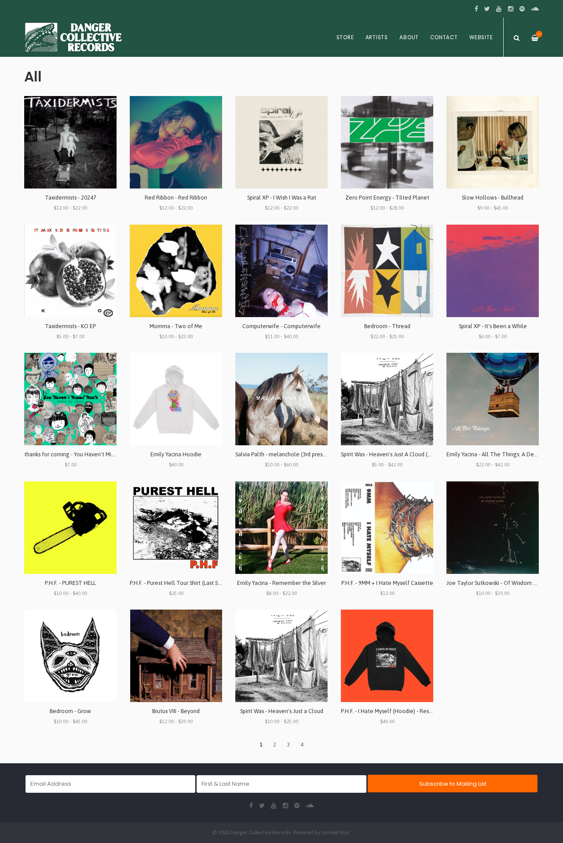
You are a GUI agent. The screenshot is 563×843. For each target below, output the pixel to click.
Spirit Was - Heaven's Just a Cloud (281, 711)
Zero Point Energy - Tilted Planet (387, 197)
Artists (377, 37)
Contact (443, 37)
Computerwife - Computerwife (281, 326)
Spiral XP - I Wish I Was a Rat (281, 197)
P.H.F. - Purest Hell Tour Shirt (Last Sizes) (179, 583)
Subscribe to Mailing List (452, 784)
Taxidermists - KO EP (70, 326)
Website (481, 37)
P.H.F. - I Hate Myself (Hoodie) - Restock (390, 711)
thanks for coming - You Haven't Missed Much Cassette (92, 454)
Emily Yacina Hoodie (175, 454)
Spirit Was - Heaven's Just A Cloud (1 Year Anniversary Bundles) (418, 454)
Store (345, 37)
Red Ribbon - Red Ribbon (176, 197)
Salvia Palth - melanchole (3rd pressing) (284, 454)
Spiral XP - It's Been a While (493, 326)
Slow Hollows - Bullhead (492, 197)
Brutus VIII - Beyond (176, 711)
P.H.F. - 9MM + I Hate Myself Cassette (387, 583)
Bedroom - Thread (387, 326)
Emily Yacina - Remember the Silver (281, 583)
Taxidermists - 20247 (70, 197)
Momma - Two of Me (176, 326)
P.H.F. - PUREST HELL (70, 583)
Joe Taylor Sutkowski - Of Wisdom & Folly (498, 583)
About (409, 37)
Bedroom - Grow (70, 711)
